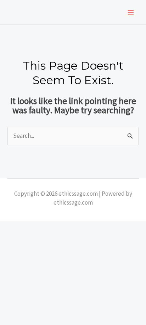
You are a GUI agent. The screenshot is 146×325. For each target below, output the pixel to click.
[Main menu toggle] (131, 12)
